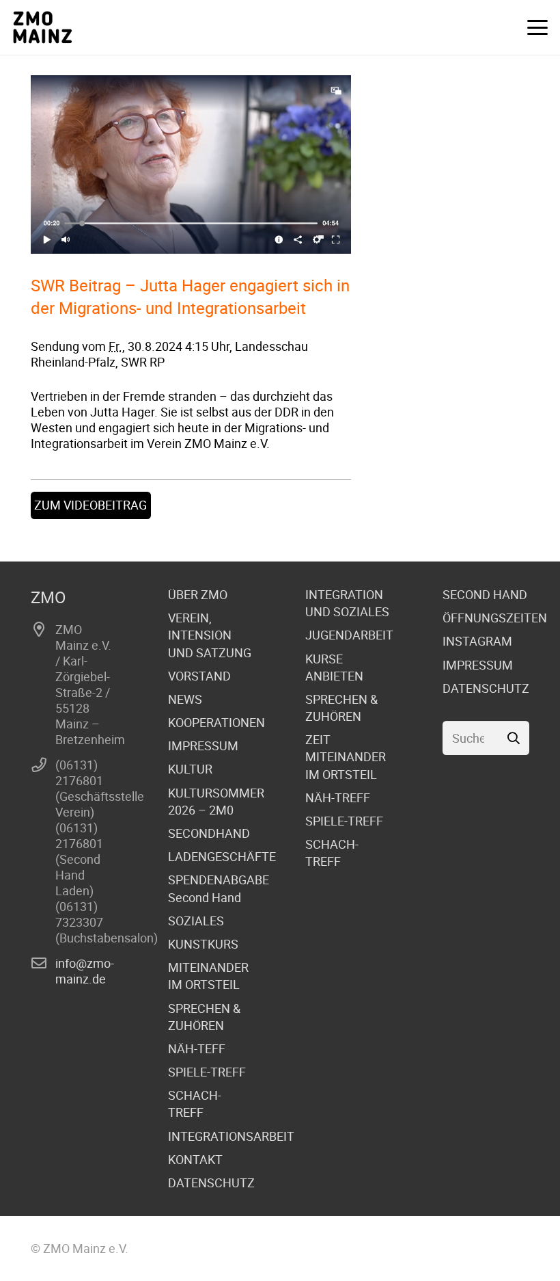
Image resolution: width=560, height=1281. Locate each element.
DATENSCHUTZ (211, 1182)
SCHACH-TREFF (194, 1103)
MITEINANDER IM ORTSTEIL (208, 975)
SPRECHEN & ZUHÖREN (204, 1016)
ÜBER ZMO (197, 594)
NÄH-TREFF (337, 797)
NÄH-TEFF (196, 1048)
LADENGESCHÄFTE (222, 856)
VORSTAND (199, 676)
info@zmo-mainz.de (84, 971)
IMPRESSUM (203, 745)
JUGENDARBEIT (349, 634)
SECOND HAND (485, 594)
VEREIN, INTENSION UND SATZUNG (209, 634)
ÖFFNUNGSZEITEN (495, 617)
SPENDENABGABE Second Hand (218, 888)
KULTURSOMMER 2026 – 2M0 (216, 801)
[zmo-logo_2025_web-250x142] (42, 27)
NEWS (185, 699)
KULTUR (190, 769)
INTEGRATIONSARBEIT (231, 1136)
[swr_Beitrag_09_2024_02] (191, 164)
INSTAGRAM (477, 641)
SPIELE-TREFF (207, 1072)
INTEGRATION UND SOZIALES (347, 603)
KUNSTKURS (203, 944)
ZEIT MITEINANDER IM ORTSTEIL (345, 756)
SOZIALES (196, 920)
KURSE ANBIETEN (334, 667)
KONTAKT (195, 1159)
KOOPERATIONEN (216, 722)
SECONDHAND (209, 833)
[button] (538, 27)
